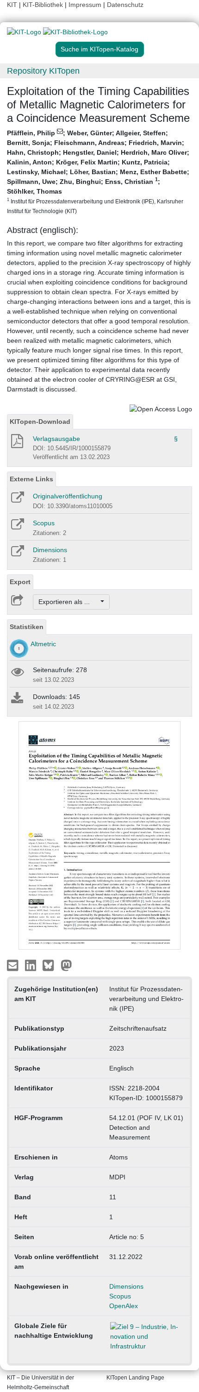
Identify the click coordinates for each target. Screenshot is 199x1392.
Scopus (44, 523)
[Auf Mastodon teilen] (66, 965)
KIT (12, 4)
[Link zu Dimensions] (17, 554)
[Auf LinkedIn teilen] (31, 965)
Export (20, 582)
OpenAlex (123, 1306)
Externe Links (31, 479)
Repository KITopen (43, 71)
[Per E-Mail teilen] (13, 965)
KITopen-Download (40, 421)
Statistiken (27, 626)
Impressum (84, 4)
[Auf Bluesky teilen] (51, 965)
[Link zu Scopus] (17, 527)
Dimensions (50, 550)
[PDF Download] (16, 443)
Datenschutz (125, 4)
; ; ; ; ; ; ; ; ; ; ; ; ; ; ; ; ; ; (98, 171)
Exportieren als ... (68, 601)
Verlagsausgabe (56, 438)
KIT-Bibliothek (44, 4)
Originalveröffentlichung (67, 496)
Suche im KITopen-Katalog (99, 49)
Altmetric (43, 644)
